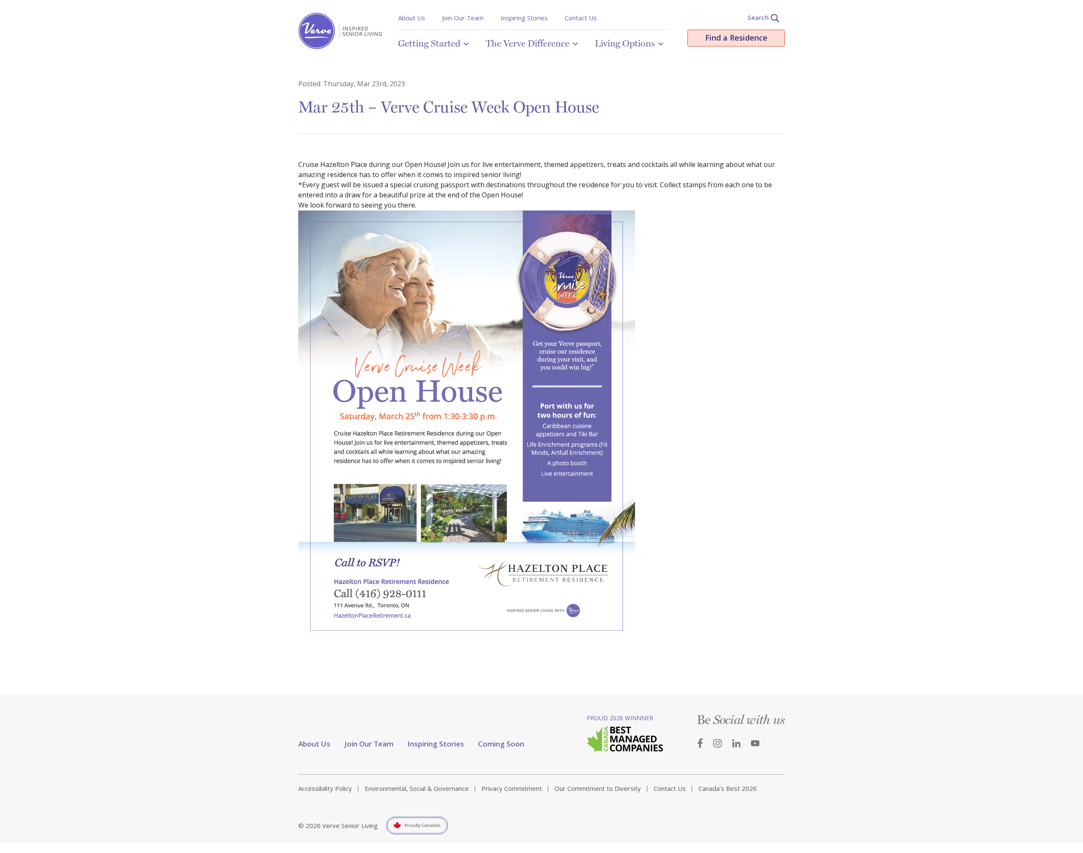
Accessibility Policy (325, 788)
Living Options (625, 43)
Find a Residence (736, 38)
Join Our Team (463, 18)
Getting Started (429, 43)
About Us (411, 18)
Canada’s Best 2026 (727, 788)
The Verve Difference (527, 43)
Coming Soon (501, 744)
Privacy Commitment (511, 788)
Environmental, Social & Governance (417, 788)
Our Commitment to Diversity (598, 788)
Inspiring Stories (524, 18)
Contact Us (581, 18)
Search (758, 17)
